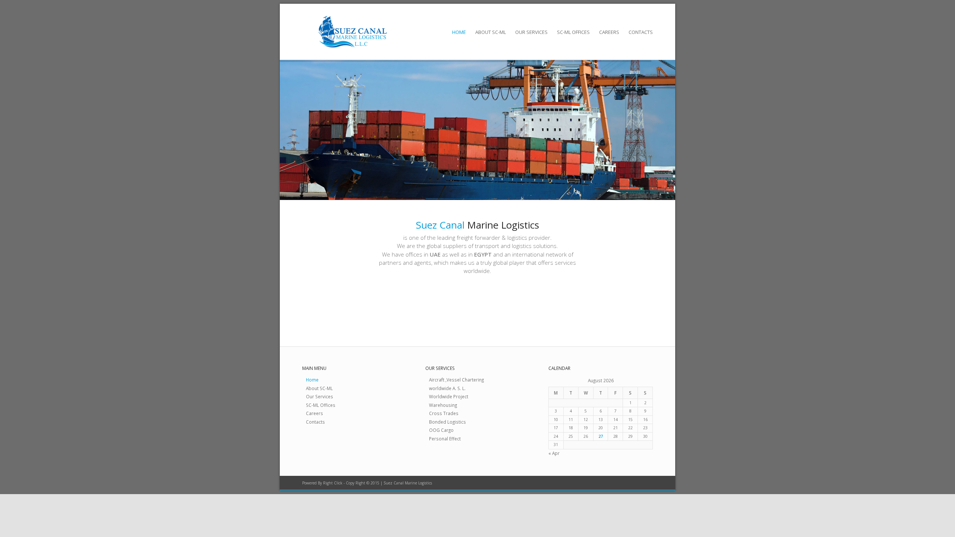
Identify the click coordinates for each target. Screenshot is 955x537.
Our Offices (586, 300)
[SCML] (352, 32)
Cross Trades (443, 413)
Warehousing (443, 405)
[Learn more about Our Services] (433, 302)
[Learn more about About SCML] (310, 302)
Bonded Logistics (447, 422)
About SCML (341, 300)
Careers (609, 32)
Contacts (641, 32)
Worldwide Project (448, 396)
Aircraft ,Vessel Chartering (456, 380)
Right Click (332, 483)
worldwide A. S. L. (447, 388)
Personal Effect (445, 439)
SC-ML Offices (573, 32)
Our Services (531, 32)
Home (459, 32)
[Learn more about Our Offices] (557, 302)
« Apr (554, 453)
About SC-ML (490, 32)
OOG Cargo (441, 430)
